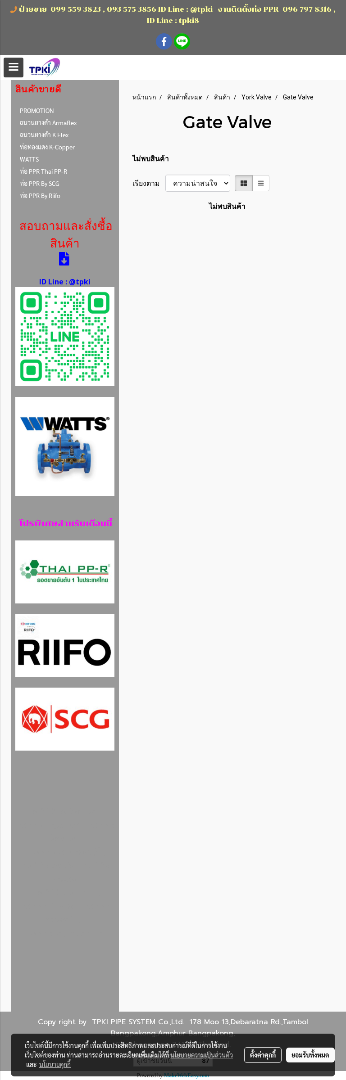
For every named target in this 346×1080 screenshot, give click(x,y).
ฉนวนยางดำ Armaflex (48, 122)
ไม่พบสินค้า (150, 158)
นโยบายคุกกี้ (55, 1064)
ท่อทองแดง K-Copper (47, 147)
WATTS (29, 159)
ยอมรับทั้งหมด (310, 1055)
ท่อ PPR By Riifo (40, 195)
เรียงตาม (148, 183)
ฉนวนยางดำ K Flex (44, 134)
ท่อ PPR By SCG (39, 183)
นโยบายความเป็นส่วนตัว (201, 1055)
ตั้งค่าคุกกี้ (263, 1055)
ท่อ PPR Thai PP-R (43, 171)
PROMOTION (37, 110)
